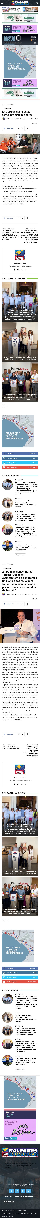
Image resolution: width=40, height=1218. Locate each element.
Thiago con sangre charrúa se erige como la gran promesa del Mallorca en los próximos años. (25, 547)
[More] (27, 128)
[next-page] (7, 406)
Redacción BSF (13, 119)
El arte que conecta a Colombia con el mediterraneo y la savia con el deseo (20, 358)
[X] (22, 269)
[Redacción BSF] (4, 118)
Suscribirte (32, 467)
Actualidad (10, 104)
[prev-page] (3, 406)
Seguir (34, 458)
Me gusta (33, 453)
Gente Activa (20, 307)
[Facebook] (14, 269)
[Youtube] (25, 269)
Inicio (3, 104)
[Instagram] (18, 269)
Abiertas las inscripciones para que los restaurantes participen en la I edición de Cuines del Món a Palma (20, 397)
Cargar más (19, 555)
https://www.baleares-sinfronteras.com (20, 266)
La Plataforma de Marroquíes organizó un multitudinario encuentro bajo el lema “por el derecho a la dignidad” (10, 235)
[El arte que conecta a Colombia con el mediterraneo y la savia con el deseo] (20, 342)
